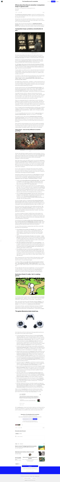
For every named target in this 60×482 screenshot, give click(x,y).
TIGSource (39, 301)
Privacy (31, 476)
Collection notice (37, 476)
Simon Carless (17, 9)
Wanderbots (41, 378)
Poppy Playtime (34, 391)
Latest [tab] (18, 443)
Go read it (42, 308)
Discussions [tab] (21, 443)
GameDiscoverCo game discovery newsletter (24, 14)
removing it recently (30, 246)
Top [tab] (16, 443)
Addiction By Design (34, 52)
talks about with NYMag (27, 207)
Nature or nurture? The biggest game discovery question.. (26, 446)
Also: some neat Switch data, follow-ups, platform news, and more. (24, 447)
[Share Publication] (50, 1)
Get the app (34, 478)
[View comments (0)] (19, 12)
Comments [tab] (17, 433)
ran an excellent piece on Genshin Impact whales (30, 180)
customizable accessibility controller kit (26, 355)
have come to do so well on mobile (22, 384)
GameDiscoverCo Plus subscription (34, 304)
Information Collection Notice (29, 421)
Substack (26, 480)
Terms (33, 476)
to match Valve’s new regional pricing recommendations (30, 358)
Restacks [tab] (20, 433)
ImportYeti (27, 362)
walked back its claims (33, 340)
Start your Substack (28, 478)
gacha (32, 181)
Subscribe (53, 1)
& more (42, 26)
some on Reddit (27, 182)
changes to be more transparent (25, 193)
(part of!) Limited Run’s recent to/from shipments (29, 364)
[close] (37, 453)
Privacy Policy (36, 421)
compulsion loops (30, 221)
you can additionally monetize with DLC (25, 61)
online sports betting (38, 113)
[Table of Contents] (0, 241)
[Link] (14, 29)
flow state (35, 90)
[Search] (48, 1)
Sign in (57, 1)
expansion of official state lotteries (20, 114)
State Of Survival (22, 150)
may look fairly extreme (31, 359)
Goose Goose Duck (28, 339)
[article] (30, 447)
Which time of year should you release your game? (24, 451)
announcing (32, 351)
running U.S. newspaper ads (26, 344)
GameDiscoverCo (20, 407)
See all (17, 463)
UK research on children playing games (30, 196)
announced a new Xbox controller (35, 372)
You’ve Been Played (38, 269)
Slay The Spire (36, 174)
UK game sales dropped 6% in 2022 (23, 347)
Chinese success (20, 339)
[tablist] (18, 433)
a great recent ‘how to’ (40, 379)
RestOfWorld (24, 389)
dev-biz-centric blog (22, 379)
